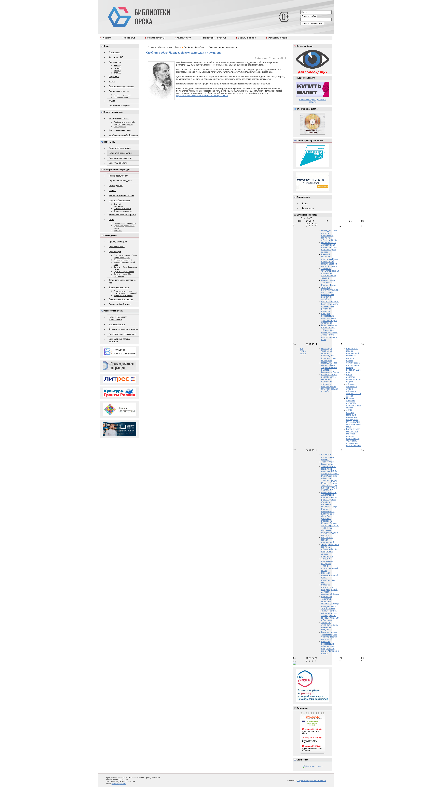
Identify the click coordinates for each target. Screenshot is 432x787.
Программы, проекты (119, 91)
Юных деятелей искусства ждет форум (353, 378)
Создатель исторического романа (328, 457)
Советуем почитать (118, 163)
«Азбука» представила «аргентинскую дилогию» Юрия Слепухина (329, 318)
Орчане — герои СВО (123, 274)
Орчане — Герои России (124, 272)
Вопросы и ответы (214, 37)
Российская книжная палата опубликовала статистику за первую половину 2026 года (353, 364)
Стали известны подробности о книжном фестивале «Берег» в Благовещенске (329, 380)
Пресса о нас (115, 62)
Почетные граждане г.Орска (125, 255)
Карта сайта (184, 37)
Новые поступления (118, 176)
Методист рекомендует (123, 124)
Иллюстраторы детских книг (122, 334)
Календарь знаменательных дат (122, 281)
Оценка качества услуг (119, 106)
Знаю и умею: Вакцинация (327, 463)
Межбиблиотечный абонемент (123, 135)
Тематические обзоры (123, 291)
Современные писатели (120, 158)
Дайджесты (118, 206)
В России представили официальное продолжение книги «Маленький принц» (330, 647)
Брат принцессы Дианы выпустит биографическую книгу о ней (329, 635)
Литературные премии (120, 148)
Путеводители (116, 185)
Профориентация (121, 97)
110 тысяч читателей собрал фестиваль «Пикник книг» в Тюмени (330, 273)
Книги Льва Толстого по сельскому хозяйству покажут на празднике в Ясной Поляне (330, 602)
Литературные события (120, 153)
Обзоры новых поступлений (125, 293)
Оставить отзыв (278, 37)
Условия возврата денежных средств (312, 100)
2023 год (117, 73)
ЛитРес (112, 190)
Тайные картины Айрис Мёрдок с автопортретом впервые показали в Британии (330, 615)
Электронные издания (123, 211)
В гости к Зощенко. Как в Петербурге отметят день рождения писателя (330, 306)
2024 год (117, 70)
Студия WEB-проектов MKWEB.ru (311, 781)
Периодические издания (120, 181)
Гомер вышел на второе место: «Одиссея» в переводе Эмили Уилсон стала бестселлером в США (329, 332)
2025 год (117, 68)
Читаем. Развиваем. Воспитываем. (118, 318)
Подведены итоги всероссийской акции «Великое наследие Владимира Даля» (330, 367)
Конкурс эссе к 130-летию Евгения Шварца (329, 282)
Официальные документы (121, 86)
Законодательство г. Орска (121, 195)
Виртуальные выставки (120, 130)
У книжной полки (117, 324)
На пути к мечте (303, 351)
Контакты (129, 37)
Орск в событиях (117, 246)
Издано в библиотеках (119, 200)
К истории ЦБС (116, 57)
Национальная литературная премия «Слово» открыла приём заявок (329, 247)
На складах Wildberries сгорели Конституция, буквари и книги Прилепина (328, 354)
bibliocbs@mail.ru (119, 784)
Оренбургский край (118, 242)
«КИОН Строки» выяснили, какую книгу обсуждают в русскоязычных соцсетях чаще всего (353, 418)
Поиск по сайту (309, 16)
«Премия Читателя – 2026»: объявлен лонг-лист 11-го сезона (353, 390)
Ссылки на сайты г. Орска (121, 299)
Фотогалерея (308, 208)
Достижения (114, 52)
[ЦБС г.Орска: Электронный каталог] (312, 134)
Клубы (112, 101)
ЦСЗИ (111, 219)
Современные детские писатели (119, 340)
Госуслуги (118, 230)
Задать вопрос (247, 37)
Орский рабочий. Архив (120, 304)
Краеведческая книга (119, 287)
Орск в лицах (115, 251)
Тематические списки (122, 209)
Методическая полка (119, 118)
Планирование (120, 127)
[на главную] (138, 16)
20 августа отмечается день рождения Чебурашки (329, 626)
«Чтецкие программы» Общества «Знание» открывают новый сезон (329, 565)
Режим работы (156, 37)
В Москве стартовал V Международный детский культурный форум (330, 589)
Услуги (112, 81)
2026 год (117, 66)
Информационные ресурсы (125, 223)
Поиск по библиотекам (312, 23)
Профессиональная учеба (124, 122)
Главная (106, 37)
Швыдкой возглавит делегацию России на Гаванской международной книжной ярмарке (330, 260)
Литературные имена (122, 260)
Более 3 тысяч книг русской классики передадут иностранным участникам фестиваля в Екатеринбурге (353, 437)
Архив (304, 203)
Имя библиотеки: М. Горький (122, 215)
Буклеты (117, 204)
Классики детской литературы (123, 329)
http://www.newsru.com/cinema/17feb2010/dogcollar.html (202, 95)
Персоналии (119, 276)
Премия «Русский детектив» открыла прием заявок (353, 403)
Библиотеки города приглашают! (352, 351)
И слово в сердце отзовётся (329, 390)
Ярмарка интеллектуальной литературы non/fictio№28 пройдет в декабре (330, 293)
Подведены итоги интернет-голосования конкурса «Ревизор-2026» (329, 235)
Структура (114, 76)
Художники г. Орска (122, 257)
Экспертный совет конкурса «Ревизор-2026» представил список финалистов (330, 550)
